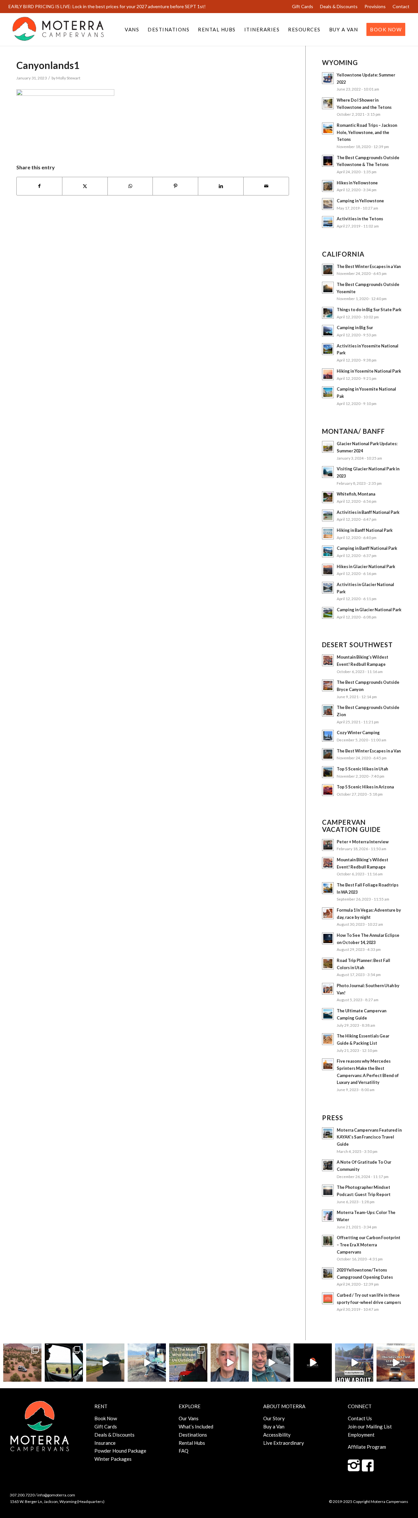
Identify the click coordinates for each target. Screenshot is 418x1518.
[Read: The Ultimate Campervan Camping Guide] (328, 1014)
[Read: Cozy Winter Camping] (328, 736)
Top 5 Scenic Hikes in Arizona (365, 786)
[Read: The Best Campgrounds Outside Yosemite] (328, 288)
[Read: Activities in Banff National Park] (328, 515)
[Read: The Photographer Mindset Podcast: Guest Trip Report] (328, 1190)
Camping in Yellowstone (360, 200)
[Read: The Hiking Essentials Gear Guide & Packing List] (328, 1039)
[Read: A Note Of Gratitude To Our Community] (328, 1165)
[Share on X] (84, 186)
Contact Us (360, 1418)
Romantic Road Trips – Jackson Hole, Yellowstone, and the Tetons (367, 132)
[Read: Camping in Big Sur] (328, 331)
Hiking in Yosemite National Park (369, 371)
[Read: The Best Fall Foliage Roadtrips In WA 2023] (328, 888)
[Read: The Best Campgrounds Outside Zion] (328, 711)
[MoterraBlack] (58, 29)
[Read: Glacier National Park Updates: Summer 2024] (328, 447)
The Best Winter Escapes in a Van (369, 266)
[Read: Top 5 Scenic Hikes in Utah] (328, 772)
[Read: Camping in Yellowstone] (328, 204)
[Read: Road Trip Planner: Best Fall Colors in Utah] (328, 964)
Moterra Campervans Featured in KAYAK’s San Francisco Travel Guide (369, 1137)
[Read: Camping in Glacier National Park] (328, 613)
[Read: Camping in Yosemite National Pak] (328, 392)
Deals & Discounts (339, 6)
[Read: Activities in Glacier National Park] (328, 588)
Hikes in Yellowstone (357, 182)
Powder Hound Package (120, 1451)
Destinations (193, 1435)
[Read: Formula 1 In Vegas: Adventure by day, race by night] (328, 913)
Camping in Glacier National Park (369, 609)
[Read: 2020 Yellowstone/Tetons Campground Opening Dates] (328, 1273)
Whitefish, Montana (356, 494)
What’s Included (196, 1426)
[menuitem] (303, 6)
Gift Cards (302, 6)
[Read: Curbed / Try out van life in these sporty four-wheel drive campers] (328, 1298)
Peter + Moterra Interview (363, 841)
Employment (361, 1435)
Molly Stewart (68, 78)
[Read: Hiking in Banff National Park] (328, 533)
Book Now (105, 1418)
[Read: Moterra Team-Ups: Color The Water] (328, 1216)
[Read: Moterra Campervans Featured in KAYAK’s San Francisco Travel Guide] (328, 1133)
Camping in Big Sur (355, 327)
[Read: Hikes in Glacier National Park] (328, 570)
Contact (401, 6)
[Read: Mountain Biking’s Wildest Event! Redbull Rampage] (328, 660)
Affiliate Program (367, 1447)
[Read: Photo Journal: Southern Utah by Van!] (328, 989)
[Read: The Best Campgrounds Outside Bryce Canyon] (328, 685)
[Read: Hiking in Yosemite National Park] (328, 374)
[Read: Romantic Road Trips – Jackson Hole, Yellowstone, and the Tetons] (328, 128)
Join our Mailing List (370, 1426)
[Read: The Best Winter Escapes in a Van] (328, 270)
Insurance (105, 1443)
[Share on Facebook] (39, 186)
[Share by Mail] (266, 186)
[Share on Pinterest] (175, 186)
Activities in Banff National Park (368, 512)
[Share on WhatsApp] (130, 186)
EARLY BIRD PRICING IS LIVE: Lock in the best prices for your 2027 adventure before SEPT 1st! (107, 6)
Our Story (274, 1418)
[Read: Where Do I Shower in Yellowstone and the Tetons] (328, 103)
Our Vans (189, 1418)
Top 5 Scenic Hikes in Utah (362, 768)
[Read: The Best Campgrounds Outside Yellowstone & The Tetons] (328, 161)
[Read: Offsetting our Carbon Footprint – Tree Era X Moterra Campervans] (328, 1241)
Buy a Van (273, 1426)
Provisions (375, 6)
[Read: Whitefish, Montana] (328, 497)
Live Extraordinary (283, 1443)
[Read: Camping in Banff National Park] (328, 551)
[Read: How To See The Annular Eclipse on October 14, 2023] (328, 938)
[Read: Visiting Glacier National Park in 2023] (328, 472)
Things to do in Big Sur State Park (369, 309)
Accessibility (277, 1435)
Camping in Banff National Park (367, 548)
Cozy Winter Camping (358, 732)
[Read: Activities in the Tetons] (328, 222)
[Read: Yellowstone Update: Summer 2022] (328, 78)
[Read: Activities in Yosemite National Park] (328, 349)
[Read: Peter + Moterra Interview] (328, 845)
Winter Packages (113, 1459)
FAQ (183, 1451)
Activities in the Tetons (360, 218)
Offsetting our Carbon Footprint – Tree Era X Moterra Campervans (368, 1244)
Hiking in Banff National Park (365, 530)
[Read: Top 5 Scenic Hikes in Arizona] (328, 790)
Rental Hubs (192, 1443)
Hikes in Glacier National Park (366, 566)
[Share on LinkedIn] (220, 186)
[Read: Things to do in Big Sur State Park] (328, 313)
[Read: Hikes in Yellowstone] (328, 186)
